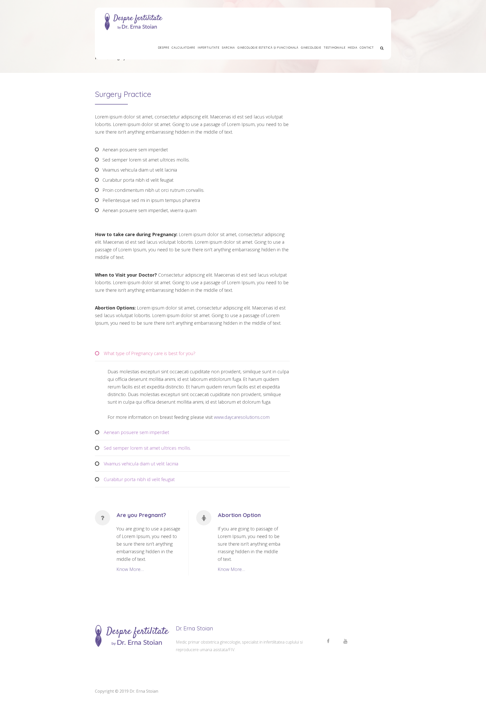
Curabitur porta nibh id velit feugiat (139, 479)
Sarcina (228, 47)
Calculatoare (183, 47)
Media (352, 47)
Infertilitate (208, 47)
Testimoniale (335, 47)
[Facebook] (328, 641)
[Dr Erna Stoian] (133, 21)
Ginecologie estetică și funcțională (267, 47)
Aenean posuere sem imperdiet (136, 432)
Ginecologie (311, 47)
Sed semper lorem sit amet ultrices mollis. (147, 448)
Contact (367, 47)
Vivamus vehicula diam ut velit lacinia (141, 464)
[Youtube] (345, 641)
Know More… (130, 569)
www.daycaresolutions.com (242, 417)
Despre (163, 47)
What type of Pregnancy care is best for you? (149, 353)
